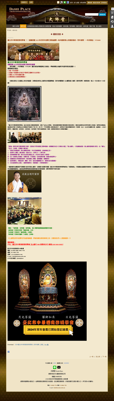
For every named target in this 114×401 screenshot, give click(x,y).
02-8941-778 (63, 385)
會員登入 (24, 2)
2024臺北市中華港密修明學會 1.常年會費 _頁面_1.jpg (31, 344)
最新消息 (15, 30)
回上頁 (98, 356)
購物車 (90, 2)
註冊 (31, 2)
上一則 (91, 356)
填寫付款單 (96, 2)
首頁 (10, 30)
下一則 (104, 356)
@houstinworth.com (60, 387)
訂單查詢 (104, 2)
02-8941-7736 (54, 385)
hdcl (55, 387)
